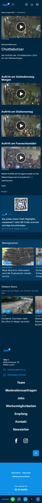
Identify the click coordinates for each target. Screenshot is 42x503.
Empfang (21, 414)
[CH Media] (21, 489)
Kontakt (20, 421)
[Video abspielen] (21, 27)
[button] (19, 499)
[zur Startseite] (6, 4)
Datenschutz (16, 473)
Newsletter (21, 429)
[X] (32, 499)
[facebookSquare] (16, 441)
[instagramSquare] (26, 441)
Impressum (26, 473)
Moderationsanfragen (21, 390)
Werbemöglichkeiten (21, 406)
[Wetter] (32, 4)
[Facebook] (38, 499)
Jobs (21, 398)
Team (21, 382)
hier (31, 177)
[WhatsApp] (13, 499)
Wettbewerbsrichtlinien (21, 476)
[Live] (26, 4)
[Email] (25, 499)
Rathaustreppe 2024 (8, 12)
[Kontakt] (37, 4)
